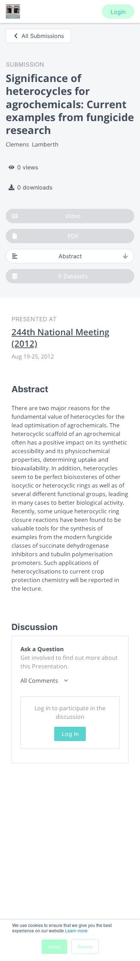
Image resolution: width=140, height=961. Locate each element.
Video (73, 216)
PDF (73, 236)
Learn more (76, 930)
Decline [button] (85, 946)
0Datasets (73, 276)
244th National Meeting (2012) (60, 337)
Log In (70, 733)
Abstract (70, 256)
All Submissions (43, 35)
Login (118, 11)
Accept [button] (54, 946)
